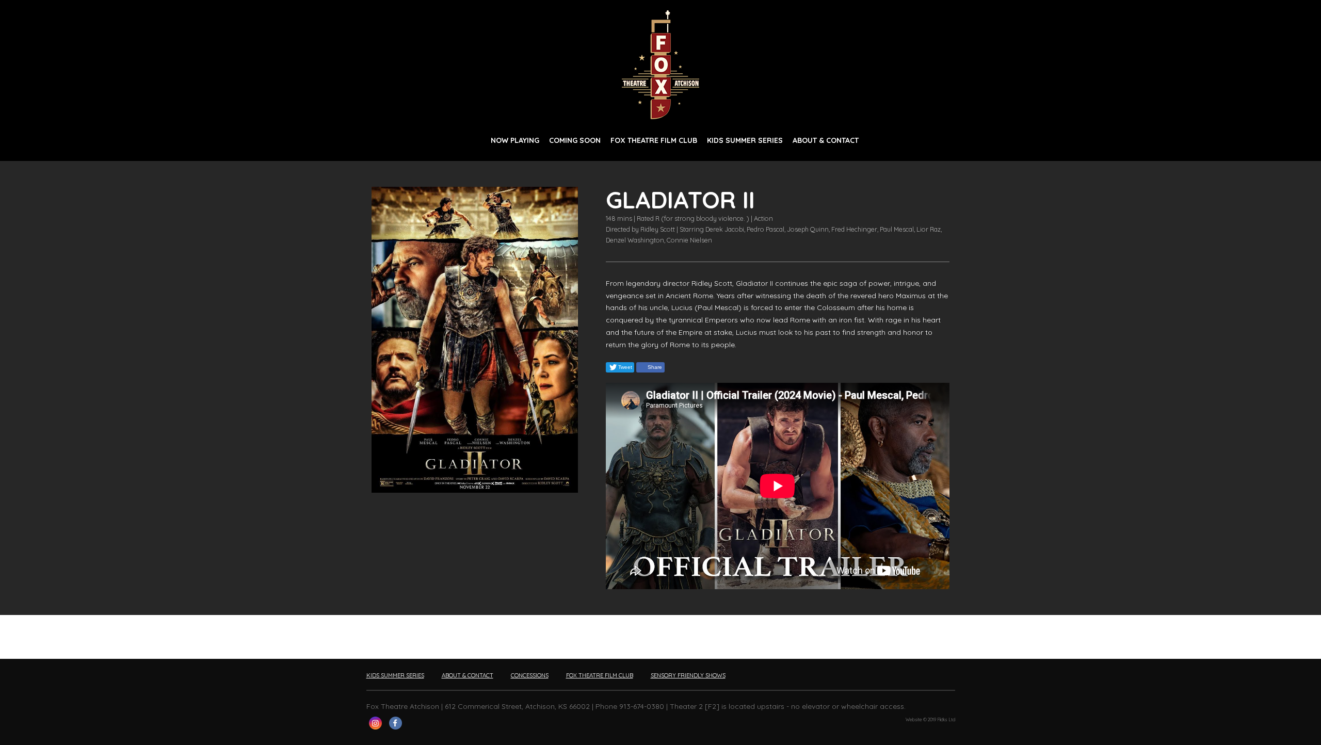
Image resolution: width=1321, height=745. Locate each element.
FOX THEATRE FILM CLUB (653, 140)
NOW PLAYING (515, 140)
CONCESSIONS (530, 675)
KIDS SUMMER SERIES (745, 140)
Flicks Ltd (946, 719)
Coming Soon (575, 140)
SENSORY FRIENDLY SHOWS (688, 675)
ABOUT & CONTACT (826, 140)
